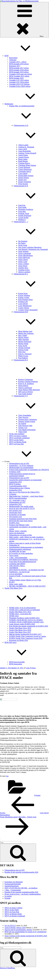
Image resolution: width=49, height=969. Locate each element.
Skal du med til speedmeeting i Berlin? (18, 930)
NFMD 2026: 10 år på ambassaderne (22, 608)
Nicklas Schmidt (24, 348)
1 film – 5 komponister (13, 890)
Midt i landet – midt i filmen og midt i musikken (26, 537)
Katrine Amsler (23, 297)
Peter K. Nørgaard (24, 354)
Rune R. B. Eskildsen (26, 384)
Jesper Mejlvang (24, 258)
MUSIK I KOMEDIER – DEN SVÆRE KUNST (27, 586)
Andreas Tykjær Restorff (27, 153)
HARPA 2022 (14, 523)
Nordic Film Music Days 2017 (20, 632)
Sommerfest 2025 (15, 482)
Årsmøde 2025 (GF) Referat (19, 84)
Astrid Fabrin (23, 155)
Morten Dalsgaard (24, 342)
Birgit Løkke (22, 159)
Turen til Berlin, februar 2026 (15, 928)
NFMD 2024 (14, 616)
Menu (41, 36)
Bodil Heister (23, 161)
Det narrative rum (15, 510)
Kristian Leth (23, 302)
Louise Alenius (23, 308)
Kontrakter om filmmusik (14, 882)
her (7, 776)
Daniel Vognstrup (24, 182)
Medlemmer (9, 104)
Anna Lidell (22, 149)
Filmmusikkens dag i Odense (19, 488)
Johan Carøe (22, 262)
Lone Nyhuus (31, 668)
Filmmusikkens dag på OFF (19, 463)
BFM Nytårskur (15, 484)
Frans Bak (22, 211)
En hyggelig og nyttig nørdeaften (21, 553)
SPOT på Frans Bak (16, 444)
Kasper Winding (24, 295)
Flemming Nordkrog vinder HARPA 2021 (24, 618)
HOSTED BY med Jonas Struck (21, 521)
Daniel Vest (22, 180)
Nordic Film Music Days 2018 (20, 630)
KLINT (12, 582)
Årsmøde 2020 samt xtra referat (20, 74)
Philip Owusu (23, 356)
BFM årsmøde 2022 (16, 78)
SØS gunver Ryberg (25, 392)
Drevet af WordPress (7, 968)
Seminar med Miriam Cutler (19, 525)
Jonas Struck (22, 266)
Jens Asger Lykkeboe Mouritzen (29, 247)
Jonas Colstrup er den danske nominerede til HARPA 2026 (26, 936)
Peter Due (21, 352)
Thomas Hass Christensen (27, 419)
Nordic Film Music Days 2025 (20, 612)
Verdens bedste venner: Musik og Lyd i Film (25, 580)
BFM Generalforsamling (18, 498)
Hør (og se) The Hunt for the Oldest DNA (24, 492)
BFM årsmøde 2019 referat (19, 72)
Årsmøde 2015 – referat (17, 62)
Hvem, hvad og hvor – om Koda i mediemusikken (23, 894)
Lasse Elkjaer (23, 304)
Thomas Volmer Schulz (26, 421)
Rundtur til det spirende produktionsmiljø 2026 (21, 872)
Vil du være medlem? (16, 434)
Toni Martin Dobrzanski (27, 430)
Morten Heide (23, 344)
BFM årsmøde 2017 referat (19, 68)
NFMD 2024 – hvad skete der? (20, 614)
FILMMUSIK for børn (17, 551)
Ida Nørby (22, 243)
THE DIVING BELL (17, 566)
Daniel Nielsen (23, 178)
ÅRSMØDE (13, 568)
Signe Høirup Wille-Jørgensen (29, 390)
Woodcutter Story (15, 513)
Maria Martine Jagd (25, 331)
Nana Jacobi (22, 346)
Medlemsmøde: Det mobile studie (21, 506)
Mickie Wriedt (23, 337)
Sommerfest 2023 (15, 504)
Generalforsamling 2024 (18, 486)
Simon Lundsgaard (25, 388)
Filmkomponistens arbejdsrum (20, 549)
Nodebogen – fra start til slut (19, 572)
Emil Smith (22, 207)
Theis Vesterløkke (24, 415)
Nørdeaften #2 (14, 545)
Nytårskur (12, 494)
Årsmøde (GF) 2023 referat (19, 80)
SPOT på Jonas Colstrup (18, 436)
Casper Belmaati (24, 167)
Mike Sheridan (23, 339)
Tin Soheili (22, 423)
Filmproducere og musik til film (20, 535)
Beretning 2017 (14, 66)
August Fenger (23, 157)
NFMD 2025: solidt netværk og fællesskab (24, 610)
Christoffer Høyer (24, 171)
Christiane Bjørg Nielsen (27, 165)
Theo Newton (23, 417)
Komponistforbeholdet (13, 884)
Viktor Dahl (22, 432)
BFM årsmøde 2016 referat (19, 64)
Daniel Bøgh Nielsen (25, 176)
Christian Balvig (24, 163)
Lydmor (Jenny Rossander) (28, 310)
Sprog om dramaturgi (16, 533)
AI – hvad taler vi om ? (17, 500)
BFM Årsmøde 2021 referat (19, 76)
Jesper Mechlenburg (25, 255)
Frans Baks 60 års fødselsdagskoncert (22, 562)
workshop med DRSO (17, 564)
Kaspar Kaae (23, 293)
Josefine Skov (23, 268)
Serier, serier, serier (16, 584)
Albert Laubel (23, 145)
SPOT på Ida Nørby (16, 440)
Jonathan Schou (24, 270)
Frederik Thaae (23, 213)
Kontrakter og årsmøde (17, 515)
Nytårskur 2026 (14, 472)
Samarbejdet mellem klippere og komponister (25, 480)
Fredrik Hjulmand (24, 216)
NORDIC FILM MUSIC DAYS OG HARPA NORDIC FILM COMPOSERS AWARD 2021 (26, 621)
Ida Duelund (22, 241)
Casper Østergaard (25, 169)
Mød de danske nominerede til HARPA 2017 (25, 634)
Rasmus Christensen (25, 379)
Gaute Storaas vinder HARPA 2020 (22, 624)
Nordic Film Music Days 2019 (20, 628)
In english (8, 896)
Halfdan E (22, 220)
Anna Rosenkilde (24, 151)
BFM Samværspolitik (17, 662)
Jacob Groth (22, 245)
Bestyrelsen (13, 58)
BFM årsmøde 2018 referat (19, 70)
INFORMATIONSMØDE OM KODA (23, 560)
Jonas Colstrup (23, 264)
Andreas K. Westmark (26, 147)
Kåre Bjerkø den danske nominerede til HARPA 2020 (28, 626)
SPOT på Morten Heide (17, 442)
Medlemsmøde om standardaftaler (21, 468)
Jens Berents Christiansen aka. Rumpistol (33, 249)
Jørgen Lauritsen (24, 272)
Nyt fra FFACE (10, 926)
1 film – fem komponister (18, 557)
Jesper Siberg (23, 260)
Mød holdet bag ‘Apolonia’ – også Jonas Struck (26, 496)
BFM (6, 56)
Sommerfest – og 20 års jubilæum (21, 466)
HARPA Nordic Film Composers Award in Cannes (27, 636)
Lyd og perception (15, 574)
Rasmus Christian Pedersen (28, 381)
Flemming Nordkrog (25, 209)
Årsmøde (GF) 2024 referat (19, 82)
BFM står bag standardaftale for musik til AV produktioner (25, 932)
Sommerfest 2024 (15, 490)
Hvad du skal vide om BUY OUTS (22, 508)
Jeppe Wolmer (23, 251)
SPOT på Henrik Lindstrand (19, 438)
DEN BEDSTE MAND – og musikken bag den (26, 570)
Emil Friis (21, 205)
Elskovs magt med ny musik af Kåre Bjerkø (25, 543)
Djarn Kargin (23, 184)
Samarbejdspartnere (12, 886)
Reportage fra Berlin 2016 (18, 640)
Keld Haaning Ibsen (25, 300)
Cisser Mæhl (22, 173)
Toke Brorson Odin (25, 426)
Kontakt (7, 898)
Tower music (13, 555)
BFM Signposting (15, 664)
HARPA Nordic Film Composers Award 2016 (25, 638)
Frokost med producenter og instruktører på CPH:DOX (29, 470)
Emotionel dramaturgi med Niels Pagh (23, 519)
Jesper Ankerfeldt (24, 253)
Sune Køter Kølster (25, 394)
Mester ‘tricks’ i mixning (18, 531)
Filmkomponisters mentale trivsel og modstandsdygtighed (22, 475)
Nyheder (37, 795)
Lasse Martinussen (25, 306)
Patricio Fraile (23, 350)
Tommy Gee (22, 428)
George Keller (23, 218)
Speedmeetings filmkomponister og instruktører (26, 547)
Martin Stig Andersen (26, 333)
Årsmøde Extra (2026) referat (19, 86)
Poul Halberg (23, 358)
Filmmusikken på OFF (17, 502)
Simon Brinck (23, 386)
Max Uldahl (22, 335)
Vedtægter (12, 60)
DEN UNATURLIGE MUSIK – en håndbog (21, 888)
